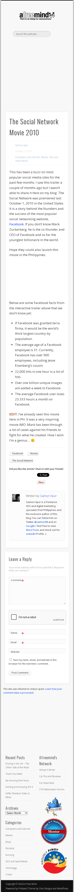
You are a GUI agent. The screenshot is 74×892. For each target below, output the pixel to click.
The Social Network (22, 460)
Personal (10, 848)
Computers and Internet (27, 157)
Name (17, 633)
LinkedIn (40, 43)
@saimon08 (41, 522)
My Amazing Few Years (17, 780)
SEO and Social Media (17, 861)
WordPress (62, 888)
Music (8, 841)
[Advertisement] (37, 80)
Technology (11, 868)
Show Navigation (59, 34)
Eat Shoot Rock (46, 783)
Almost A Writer (47, 769)
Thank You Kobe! (14, 773)
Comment (17, 581)
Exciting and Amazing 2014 (19, 787)
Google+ (31, 526)
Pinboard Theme (26, 888)
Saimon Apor (21, 145)
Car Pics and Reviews (50, 776)
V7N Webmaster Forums (51, 789)
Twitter (33, 43)
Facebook (16, 224)
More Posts (32, 530)
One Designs (45, 888)
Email (17, 643)
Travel (9, 874)
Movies (44, 157)
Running (10, 855)
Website (15, 651)
